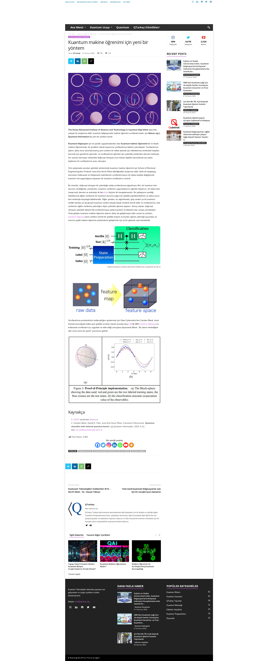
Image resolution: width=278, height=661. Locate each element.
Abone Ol (204, 36)
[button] (208, 27)
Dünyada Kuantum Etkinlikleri (195, 143)
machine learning (138, 451)
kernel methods (85, 451)
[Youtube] (211, 2)
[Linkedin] (197, 2)
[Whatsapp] (120, 445)
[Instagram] (193, 2)
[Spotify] (202, 2)
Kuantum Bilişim (173, 592)
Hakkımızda (115, 2)
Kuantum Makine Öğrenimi (86, 34)
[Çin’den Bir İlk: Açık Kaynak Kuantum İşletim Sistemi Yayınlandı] (174, 105)
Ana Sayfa (69, 2)
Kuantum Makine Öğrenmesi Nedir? (113, 565)
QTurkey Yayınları (174, 601)
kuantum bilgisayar (76, 217)
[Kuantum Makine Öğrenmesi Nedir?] (114, 551)
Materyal (94, 419)
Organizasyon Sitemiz (87, 2)
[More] (131, 445)
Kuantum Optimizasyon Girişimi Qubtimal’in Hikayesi (196, 119)
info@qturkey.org (82, 602)
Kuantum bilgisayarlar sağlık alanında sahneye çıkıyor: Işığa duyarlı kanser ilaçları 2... (196, 135)
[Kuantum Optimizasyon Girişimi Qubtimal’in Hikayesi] (174, 124)
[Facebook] (97, 445)
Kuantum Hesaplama (191, 75)
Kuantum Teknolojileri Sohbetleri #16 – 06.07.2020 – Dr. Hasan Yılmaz (89, 490)
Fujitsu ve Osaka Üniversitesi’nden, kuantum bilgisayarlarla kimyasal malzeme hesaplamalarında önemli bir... (196, 66)
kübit (106, 192)
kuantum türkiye (122, 451)
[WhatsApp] (84, 61)
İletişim (126, 2)
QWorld (104, 2)
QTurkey (76, 53)
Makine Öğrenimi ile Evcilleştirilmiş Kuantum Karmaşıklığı (143, 566)
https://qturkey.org (91, 508)
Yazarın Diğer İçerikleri (98, 535)
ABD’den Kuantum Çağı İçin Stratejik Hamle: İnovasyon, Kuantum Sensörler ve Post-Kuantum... (196, 86)
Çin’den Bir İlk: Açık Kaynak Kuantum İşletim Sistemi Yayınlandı (195, 104)
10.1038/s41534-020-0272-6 (89, 430)
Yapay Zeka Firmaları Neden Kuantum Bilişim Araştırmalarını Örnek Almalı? (82, 566)
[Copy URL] (91, 61)
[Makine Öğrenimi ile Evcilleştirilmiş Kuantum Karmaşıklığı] (146, 551)
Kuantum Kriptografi (191, 94)
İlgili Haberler (77, 535)
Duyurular (170, 618)
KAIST (76, 419)
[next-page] (159, 534)
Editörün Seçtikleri (190, 110)
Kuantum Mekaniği (174, 605)
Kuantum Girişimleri (191, 124)
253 (109, 53)
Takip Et (173, 36)
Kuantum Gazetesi (174, 596)
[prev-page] (155, 534)
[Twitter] (206, 2)
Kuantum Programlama (176, 614)
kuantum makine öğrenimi (104, 451)
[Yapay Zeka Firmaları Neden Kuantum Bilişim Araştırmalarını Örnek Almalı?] (82, 551)
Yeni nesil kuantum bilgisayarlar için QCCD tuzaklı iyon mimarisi (141, 490)
